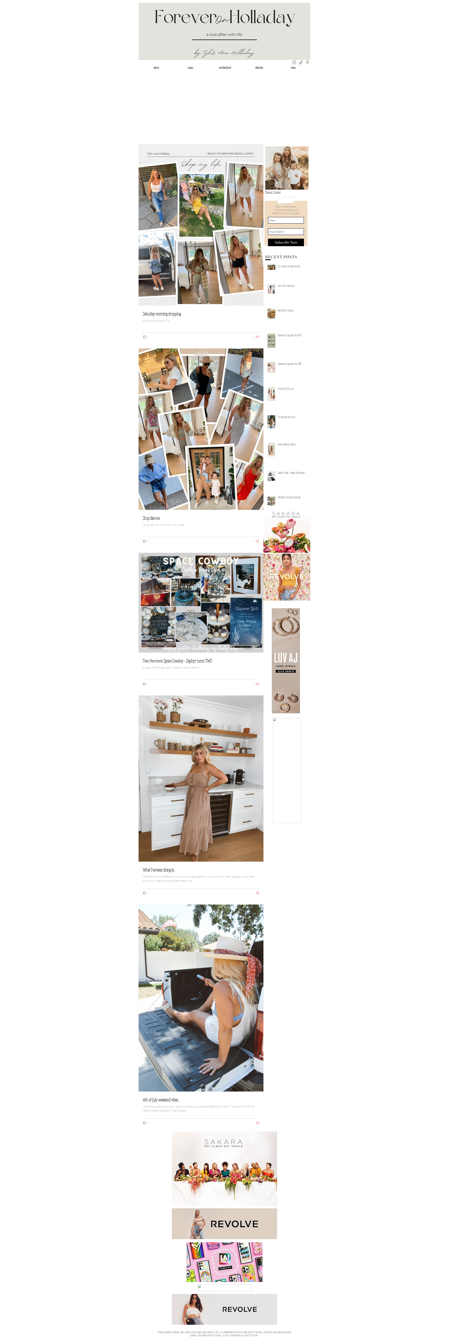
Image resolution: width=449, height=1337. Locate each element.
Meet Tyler (273, 192)
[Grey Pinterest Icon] (307, 62)
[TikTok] (300, 62)
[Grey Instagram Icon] (294, 62)
